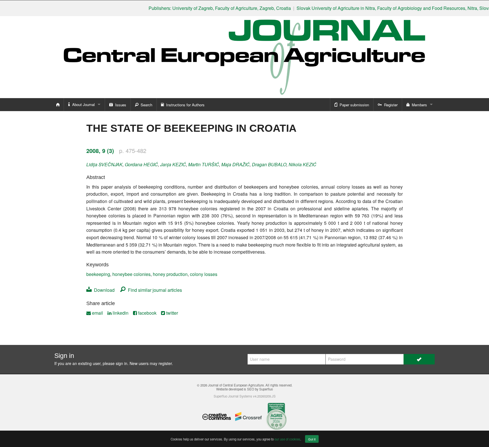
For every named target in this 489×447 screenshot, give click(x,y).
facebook (146, 313)
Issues (119, 104)
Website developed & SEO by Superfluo (244, 389)
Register (390, 104)
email (97, 313)
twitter (171, 313)
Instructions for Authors (184, 104)
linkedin (119, 313)
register (165, 363)
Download (103, 290)
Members (418, 104)
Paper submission (353, 104)
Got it (312, 439)
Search (145, 104)
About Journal (82, 104)
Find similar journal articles (154, 290)
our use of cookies (287, 439)
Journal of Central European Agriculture (236, 385)
